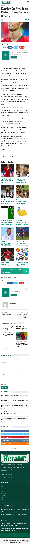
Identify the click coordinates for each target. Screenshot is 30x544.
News (2, 488)
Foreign (2, 501)
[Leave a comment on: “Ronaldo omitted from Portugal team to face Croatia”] (7, 44)
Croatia (5, 277)
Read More (18, 542)
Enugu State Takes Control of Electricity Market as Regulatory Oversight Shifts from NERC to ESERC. (13, 412)
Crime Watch (3, 495)
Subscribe (13, 57)
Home (2, 486)
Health (2, 497)
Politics (2, 490)
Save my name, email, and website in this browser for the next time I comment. (15, 383)
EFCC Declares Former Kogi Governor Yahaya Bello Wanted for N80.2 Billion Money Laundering (14, 418)
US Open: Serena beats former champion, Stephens (22, 316)
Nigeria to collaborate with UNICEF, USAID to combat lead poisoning (14, 400)
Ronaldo (14, 277)
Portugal (9, 277)
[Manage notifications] (27, 541)
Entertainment (3, 493)
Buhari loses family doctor (6, 315)
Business (2, 492)
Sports (27, 19)
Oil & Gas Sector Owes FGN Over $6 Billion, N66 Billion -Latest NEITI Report (14, 405)
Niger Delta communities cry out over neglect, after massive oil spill (14, 395)
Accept (12, 542)
